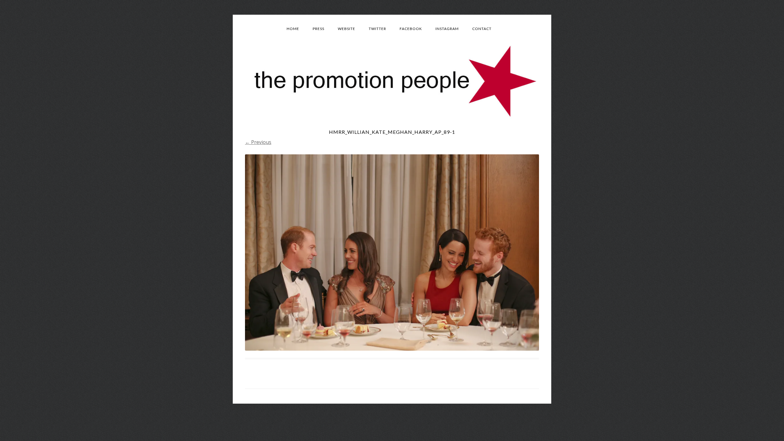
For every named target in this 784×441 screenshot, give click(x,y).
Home (293, 28)
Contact (482, 28)
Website (346, 28)
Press (318, 28)
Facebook (411, 28)
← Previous (258, 142)
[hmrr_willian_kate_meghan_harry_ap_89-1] (392, 252)
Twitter (377, 28)
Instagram (447, 28)
